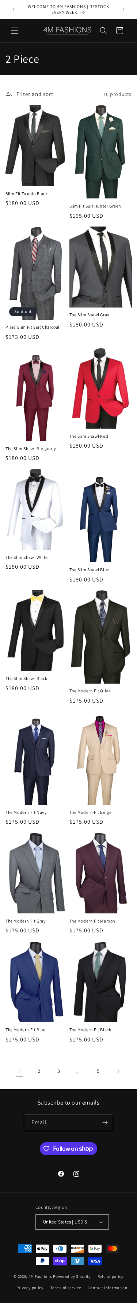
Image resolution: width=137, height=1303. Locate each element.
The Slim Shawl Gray (89, 314)
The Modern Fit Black (90, 1029)
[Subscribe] (105, 1122)
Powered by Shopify (72, 1276)
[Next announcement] (123, 9)
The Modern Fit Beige (90, 812)
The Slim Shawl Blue (89, 569)
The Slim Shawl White (26, 557)
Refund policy (110, 1276)
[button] (15, 31)
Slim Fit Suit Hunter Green (95, 206)
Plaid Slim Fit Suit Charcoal (32, 327)
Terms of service (65, 1287)
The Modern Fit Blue (25, 1029)
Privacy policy (29, 1287)
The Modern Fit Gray (25, 921)
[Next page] (118, 1071)
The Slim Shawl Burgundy (30, 448)
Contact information (107, 1287)
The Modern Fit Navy (26, 812)
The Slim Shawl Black (26, 678)
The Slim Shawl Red (89, 436)
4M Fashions (40, 1276)
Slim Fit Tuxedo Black (26, 193)
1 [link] (19, 1071)
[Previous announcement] (13, 9)
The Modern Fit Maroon (92, 921)
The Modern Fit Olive (90, 690)
